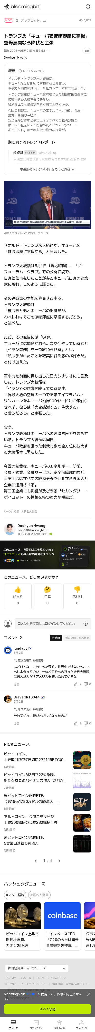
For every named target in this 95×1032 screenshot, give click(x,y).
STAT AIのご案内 (33, 71)
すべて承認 (48, 1009)
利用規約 (10, 984)
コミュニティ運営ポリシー (52, 978)
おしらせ (10, 978)
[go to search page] (88, 7)
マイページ (81, 1028)
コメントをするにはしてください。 (48, 624)
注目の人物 (59, 1028)
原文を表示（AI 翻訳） (31, 660)
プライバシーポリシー (33, 984)
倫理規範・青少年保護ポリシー (71, 984)
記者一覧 (25, 978)
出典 (87, 50)
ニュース (13, 1028)
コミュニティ (36, 1028)
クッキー (31, 994)
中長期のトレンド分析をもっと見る (45, 169)
